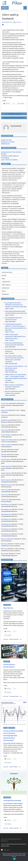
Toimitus (9, 839)
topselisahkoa (18, 22)
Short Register (5, 158)
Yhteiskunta (5, 294)
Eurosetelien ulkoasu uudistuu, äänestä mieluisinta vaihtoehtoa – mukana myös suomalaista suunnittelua (15, 359)
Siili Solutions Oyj (6, 505)
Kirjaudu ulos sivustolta (8, 142)
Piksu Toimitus (14, 767)
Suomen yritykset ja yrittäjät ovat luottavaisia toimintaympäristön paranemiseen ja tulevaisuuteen (13, 735)
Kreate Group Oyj (6, 480)
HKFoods (3, 450)
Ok (14, 858)
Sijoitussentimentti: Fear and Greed (11, 152)
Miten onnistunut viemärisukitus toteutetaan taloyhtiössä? (14, 386)
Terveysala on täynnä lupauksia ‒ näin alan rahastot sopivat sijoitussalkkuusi (16, 368)
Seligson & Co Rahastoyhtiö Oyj (10, 440)
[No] (26, 856)
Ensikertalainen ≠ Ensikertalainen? (9, 665)
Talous (4, 291)
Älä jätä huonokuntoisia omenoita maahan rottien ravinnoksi (14, 392)
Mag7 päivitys (8, 608)
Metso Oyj (4, 544)
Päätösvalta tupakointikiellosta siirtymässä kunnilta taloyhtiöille (14, 344)
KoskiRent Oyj (5, 420)
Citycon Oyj (4, 410)
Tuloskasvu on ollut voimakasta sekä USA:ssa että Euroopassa (13, 245)
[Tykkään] (3, 25)
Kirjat (3, 279)
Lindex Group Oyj (6, 459)
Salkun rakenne (6, 285)
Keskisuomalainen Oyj (7, 539)
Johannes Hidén (15, 696)
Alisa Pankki (4, 554)
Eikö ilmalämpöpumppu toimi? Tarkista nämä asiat (13, 319)
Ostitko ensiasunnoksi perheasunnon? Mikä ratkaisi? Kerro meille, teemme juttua (15, 336)
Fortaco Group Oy (6, 435)
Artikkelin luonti (5, 144)
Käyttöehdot (16, 839)
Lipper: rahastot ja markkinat (9, 160)
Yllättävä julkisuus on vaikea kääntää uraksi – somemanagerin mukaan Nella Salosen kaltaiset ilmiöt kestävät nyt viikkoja (16, 377)
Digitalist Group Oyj (6, 485)
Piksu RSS (7, 850)
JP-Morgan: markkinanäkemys (10, 156)
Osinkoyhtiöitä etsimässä (12, 800)
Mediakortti (4, 841)
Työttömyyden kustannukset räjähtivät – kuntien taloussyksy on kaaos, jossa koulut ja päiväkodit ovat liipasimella (15, 327)
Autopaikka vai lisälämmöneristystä (13, 118)
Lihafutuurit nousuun (15, 114)
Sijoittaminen (5, 288)
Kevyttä (4, 275)
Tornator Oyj (4, 500)
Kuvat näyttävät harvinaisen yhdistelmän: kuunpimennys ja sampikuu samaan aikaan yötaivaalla (15, 305)
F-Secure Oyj (4, 404)
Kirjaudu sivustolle (6, 140)
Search (25, 8)
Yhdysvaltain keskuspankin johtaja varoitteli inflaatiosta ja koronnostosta (16, 312)
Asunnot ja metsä (7, 272)
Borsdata (3, 154)
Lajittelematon (6, 282)
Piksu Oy (3, 839)
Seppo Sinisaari (14, 639)
